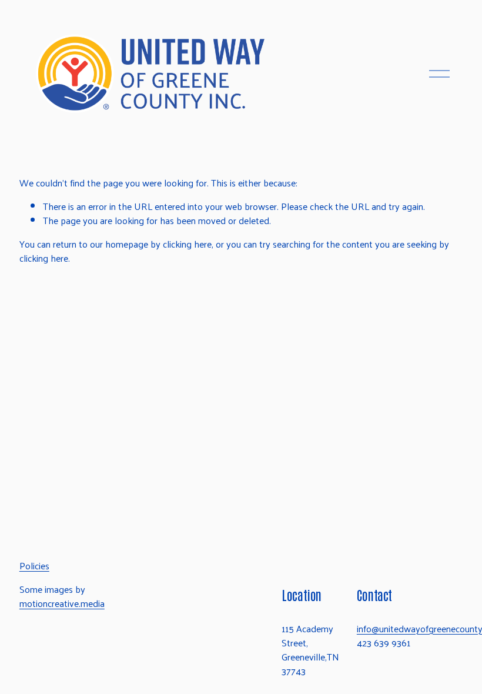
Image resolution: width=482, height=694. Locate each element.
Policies (34, 566)
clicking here (187, 243)
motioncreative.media (62, 603)
